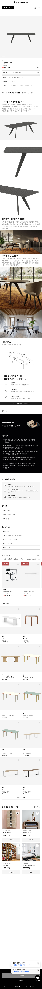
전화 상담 (21, 981)
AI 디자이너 (9, 7)
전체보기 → (37, 807)
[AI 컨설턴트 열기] (37, 978)
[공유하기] (8, 986)
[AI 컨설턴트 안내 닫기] (38, 963)
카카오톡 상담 (21, 975)
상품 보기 (11, 839)
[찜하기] (3, 986)
